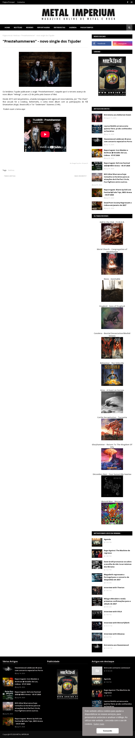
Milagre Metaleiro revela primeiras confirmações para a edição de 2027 (117, 601)
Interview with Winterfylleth (116, 623)
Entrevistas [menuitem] (59, 27)
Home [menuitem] (7, 27)
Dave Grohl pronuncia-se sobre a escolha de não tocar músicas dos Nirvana (117, 564)
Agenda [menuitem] (72, 27)
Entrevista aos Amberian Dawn (117, 115)
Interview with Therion (114, 587)
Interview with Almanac (114, 634)
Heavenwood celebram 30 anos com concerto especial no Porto (118, 140)
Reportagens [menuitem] (43, 27)
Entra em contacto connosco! (117, 668)
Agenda (107, 539)
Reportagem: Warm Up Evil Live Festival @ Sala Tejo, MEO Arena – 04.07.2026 (118, 192)
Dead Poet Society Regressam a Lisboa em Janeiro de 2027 (118, 203)
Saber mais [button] (98, 724)
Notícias (17, 35)
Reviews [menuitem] (29, 27)
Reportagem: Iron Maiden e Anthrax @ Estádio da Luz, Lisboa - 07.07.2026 (116, 152)
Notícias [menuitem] (18, 27)
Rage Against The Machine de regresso (117, 551)
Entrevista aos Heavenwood (116, 645)
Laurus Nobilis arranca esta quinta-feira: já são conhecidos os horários (118, 128)
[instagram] (131, 2)
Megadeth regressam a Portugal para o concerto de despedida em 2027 (116, 577)
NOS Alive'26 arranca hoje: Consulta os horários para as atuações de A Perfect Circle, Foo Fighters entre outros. (116, 178)
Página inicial (7, 35)
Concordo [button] (107, 731)
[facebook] (127, 2)
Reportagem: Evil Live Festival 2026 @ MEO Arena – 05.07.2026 (117, 164)
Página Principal (9, 2)
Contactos (21, 2)
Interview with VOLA (113, 611)
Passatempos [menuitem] (86, 27)
